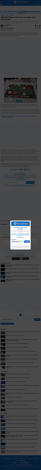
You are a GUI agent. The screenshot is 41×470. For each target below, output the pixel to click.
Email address (13, 239)
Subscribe (27, 241)
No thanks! (20, 244)
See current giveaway (20, 237)
